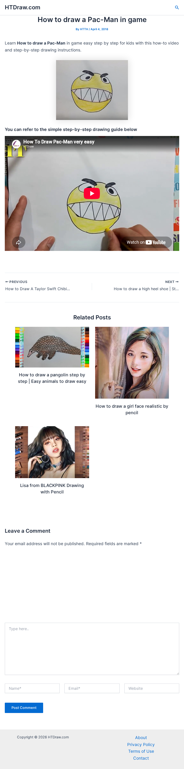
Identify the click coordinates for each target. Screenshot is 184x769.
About (141, 737)
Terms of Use (141, 751)
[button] (177, 8)
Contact (141, 758)
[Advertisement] (92, 586)
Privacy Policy (141, 744)
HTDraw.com (22, 7)
